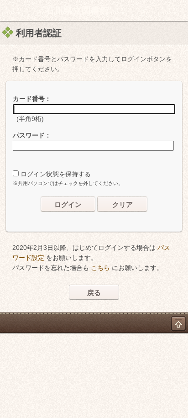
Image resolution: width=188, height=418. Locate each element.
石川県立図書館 (77, 10)
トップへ (178, 323)
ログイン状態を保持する (56, 174)
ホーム (9, 10)
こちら (100, 267)
